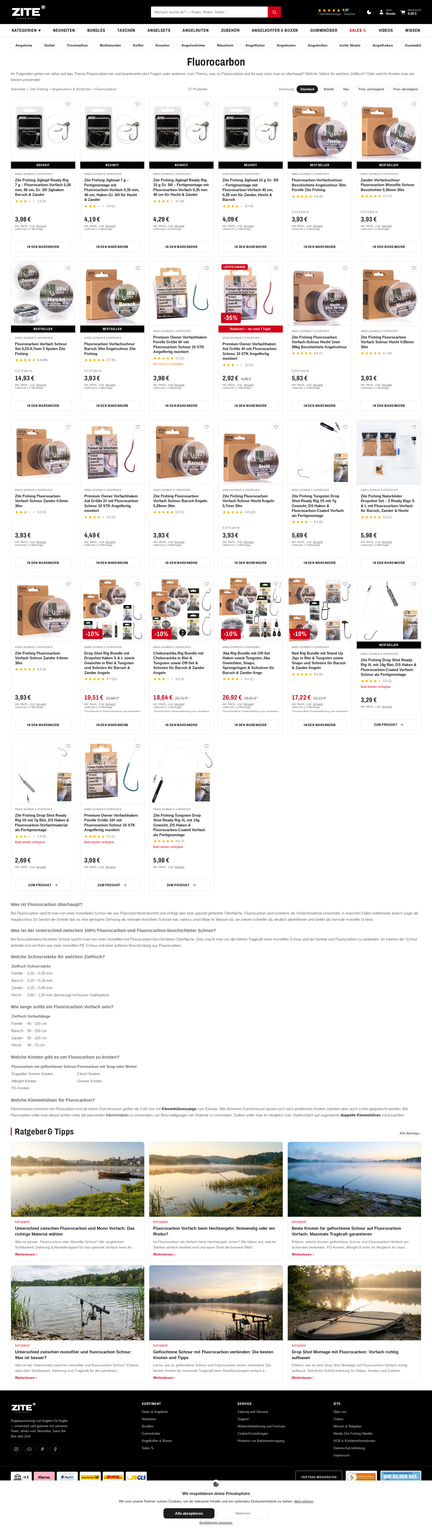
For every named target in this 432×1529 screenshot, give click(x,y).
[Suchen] (274, 12)
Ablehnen (242, 1513)
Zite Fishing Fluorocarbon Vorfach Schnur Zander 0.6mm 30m (41, 658)
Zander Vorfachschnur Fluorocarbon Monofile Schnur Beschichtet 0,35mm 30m (387, 185)
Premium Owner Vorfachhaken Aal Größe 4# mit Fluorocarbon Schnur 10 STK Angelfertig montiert (249, 351)
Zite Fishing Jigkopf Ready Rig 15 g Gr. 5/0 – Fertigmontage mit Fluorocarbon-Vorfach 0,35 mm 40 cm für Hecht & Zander (181, 187)
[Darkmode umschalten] (369, 12)
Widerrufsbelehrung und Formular (261, 1426)
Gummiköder (324, 30)
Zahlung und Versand (253, 1412)
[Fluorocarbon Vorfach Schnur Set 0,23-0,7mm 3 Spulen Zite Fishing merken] (68, 268)
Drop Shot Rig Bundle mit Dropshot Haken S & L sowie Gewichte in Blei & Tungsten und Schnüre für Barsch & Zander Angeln (109, 663)
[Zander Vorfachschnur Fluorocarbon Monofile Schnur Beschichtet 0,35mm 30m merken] (414, 104)
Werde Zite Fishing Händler (353, 1433)
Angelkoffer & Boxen (275, 30)
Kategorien (26, 30)
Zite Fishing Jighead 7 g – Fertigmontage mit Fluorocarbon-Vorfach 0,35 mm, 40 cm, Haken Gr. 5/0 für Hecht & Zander (111, 190)
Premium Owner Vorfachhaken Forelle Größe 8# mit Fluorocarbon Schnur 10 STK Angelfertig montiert (180, 344)
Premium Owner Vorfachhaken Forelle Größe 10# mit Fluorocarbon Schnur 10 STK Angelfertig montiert (111, 822)
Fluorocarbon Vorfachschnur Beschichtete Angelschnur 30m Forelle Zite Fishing (319, 185)
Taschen (126, 30)
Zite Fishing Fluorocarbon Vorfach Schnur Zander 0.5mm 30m (41, 501)
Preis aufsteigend (371, 89)
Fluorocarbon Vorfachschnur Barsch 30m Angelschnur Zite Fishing (110, 349)
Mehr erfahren (304, 1501)
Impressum (342, 1455)
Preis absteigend (405, 89)
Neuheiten (64, 30)
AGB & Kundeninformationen (354, 1441)
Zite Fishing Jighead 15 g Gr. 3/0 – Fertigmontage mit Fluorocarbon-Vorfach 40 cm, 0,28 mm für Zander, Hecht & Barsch (250, 190)
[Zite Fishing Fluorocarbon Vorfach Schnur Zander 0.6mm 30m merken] (68, 584)
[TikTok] (42, 1449)
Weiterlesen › (26, 1254)
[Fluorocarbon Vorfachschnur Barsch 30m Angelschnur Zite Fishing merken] (137, 268)
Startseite (18, 89)
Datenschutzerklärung (349, 1448)
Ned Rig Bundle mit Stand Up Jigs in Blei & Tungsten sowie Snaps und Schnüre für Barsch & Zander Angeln (319, 660)
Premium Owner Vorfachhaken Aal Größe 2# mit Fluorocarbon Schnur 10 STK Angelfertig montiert (111, 503)
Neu (346, 89)
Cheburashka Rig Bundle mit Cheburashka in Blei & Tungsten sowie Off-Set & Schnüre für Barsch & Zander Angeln (178, 663)
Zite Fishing (39, 89)
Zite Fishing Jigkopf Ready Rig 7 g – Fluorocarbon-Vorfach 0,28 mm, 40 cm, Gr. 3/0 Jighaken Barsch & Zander (43, 187)
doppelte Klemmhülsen (360, 1115)
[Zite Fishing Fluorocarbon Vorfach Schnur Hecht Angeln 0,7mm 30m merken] (276, 427)
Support (243, 1419)
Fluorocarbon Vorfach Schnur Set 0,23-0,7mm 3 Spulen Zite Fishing (41, 349)
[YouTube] (29, 1449)
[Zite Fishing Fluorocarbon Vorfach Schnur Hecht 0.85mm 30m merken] (414, 268)
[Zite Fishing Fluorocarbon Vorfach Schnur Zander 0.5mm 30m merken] (68, 427)
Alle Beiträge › (410, 1133)
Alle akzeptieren (189, 1513)
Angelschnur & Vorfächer (71, 89)
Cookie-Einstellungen (253, 1433)
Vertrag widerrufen (318, 1477)
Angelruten (195, 30)
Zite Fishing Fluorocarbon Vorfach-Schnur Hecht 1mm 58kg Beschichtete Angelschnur (319, 342)
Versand (41, 225)
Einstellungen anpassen (216, 1522)
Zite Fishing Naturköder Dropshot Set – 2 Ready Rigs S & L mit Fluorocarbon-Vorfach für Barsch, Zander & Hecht (387, 503)
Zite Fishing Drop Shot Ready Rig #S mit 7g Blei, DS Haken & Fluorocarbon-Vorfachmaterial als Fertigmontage (42, 822)
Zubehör (230, 30)
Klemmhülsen (117, 1115)
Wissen (412, 30)
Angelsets (159, 30)
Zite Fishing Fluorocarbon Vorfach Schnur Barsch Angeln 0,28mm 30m (180, 501)
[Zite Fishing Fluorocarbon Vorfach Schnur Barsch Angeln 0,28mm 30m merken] (206, 427)
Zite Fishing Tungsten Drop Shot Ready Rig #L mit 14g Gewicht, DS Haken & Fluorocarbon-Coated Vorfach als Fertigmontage (179, 825)
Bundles (96, 30)
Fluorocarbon (105, 89)
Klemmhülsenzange (179, 1109)
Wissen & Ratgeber (348, 1426)
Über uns (340, 1412)
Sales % (358, 30)
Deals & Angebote (155, 1412)
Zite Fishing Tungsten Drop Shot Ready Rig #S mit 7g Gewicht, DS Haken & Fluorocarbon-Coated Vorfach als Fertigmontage (318, 506)
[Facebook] (55, 1449)
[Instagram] (16, 1449)
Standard (307, 89)
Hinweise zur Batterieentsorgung (261, 1441)
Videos (386, 30)
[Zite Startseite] (28, 12)
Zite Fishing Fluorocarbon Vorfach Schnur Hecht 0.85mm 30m (387, 342)
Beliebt (329, 89)
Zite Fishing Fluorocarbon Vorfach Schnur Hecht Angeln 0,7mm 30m (248, 501)
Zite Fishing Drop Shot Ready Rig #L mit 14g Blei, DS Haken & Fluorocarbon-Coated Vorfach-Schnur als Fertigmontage (388, 667)
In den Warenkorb (43, 247)
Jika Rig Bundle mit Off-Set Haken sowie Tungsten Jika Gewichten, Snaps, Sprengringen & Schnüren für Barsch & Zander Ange (248, 663)
